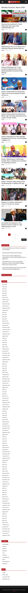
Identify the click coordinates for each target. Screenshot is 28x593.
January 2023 (5, 351)
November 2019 (6, 428)
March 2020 (5, 419)
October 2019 (5, 430)
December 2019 (6, 426)
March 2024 (5, 321)
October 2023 (5, 331)
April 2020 (4, 417)
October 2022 (5, 357)
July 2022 (4, 364)
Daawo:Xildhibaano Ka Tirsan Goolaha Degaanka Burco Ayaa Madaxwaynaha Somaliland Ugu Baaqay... (12, 70)
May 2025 (4, 293)
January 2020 (5, 424)
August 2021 (5, 387)
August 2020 (5, 409)
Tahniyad (4, 555)
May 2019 (4, 441)
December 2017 (6, 477)
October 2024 (5, 306)
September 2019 (6, 432)
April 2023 (4, 344)
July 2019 (4, 436)
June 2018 (4, 464)
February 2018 (5, 473)
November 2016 (6, 505)
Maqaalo (4, 548)
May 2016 (4, 518)
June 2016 (4, 516)
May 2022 (4, 368)
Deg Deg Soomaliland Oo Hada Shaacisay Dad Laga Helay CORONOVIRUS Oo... (11, 26)
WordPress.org (5, 579)
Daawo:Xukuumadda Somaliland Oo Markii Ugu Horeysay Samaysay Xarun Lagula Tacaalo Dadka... (13, 116)
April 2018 (4, 469)
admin (2, 29)
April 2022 (4, 370)
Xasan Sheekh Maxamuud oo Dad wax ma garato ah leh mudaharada (14, 248)
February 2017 (5, 499)
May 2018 (4, 466)
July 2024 (4, 312)
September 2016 (6, 509)
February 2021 (5, 398)
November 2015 (6, 531)
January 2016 (5, 526)
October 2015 (5, 533)
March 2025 (5, 297)
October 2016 (5, 507)
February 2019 (5, 447)
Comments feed (6, 577)
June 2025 (4, 291)
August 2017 (5, 486)
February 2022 (5, 374)
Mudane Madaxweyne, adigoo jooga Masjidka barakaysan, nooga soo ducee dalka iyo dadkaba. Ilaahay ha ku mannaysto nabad (13, 263)
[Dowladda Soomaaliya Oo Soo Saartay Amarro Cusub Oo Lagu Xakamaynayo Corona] (14, 215)
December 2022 (6, 353)
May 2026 (4, 286)
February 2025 (5, 299)
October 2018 (5, 456)
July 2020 (4, 411)
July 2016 (4, 514)
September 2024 (6, 308)
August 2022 (5, 361)
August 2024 (5, 310)
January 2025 (5, 301)
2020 (6, 5)
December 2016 (6, 503)
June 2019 (4, 439)
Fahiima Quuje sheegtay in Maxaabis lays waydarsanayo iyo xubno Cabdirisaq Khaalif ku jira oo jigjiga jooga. (14, 257)
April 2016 (4, 520)
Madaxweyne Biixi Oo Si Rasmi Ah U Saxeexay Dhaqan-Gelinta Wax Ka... (13, 47)
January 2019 (5, 449)
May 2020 (4, 415)
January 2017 (5, 501)
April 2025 (4, 295)
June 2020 (4, 413)
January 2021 (5, 400)
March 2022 (5, 372)
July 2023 (4, 338)
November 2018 (6, 454)
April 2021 (4, 394)
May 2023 (4, 342)
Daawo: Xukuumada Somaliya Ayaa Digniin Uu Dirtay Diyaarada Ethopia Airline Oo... (13, 93)
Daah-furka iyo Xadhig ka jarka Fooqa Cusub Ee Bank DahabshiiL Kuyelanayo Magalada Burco (14, 268)
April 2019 (4, 443)
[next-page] (18, 234)
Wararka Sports (5, 561)
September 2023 (6, 334)
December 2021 (6, 379)
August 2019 (5, 434)
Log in (3, 572)
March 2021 (5, 396)
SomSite (14, 591)
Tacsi (3, 553)
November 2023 (6, 329)
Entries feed (5, 574)
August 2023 (5, 336)
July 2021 (4, 389)
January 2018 (5, 475)
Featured (4, 546)
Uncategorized (5, 557)
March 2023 (5, 346)
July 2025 (4, 289)
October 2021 (5, 383)
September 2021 (6, 385)
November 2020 (6, 402)
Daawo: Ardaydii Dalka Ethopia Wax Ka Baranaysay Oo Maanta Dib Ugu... (13, 182)
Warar (3, 559)
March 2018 (5, 471)
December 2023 (6, 327)
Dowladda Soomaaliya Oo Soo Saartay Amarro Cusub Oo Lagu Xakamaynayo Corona (11, 224)
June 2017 (4, 490)
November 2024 (6, 304)
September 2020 (6, 406)
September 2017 (6, 484)
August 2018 (5, 460)
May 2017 (4, 492)
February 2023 (5, 349)
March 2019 (5, 445)
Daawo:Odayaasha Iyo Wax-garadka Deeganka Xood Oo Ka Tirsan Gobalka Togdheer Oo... (13, 138)
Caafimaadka (5, 544)
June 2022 (4, 366)
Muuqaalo (4, 550)
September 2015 (6, 535)
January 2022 (5, 376)
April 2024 (4, 319)
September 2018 (6, 458)
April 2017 (4, 494)
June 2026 (4, 284)
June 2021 (4, 391)
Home (2, 5)
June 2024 (4, 314)
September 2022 (6, 359)
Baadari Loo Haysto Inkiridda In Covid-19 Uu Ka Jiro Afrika (11, 203)
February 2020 (5, 421)
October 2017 (5, 481)
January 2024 (5, 325)
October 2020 (5, 404)
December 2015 (6, 529)
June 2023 (4, 340)
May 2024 (4, 316)
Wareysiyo (4, 563)
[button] (2, 2)
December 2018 (6, 451)
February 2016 (5, 524)
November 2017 (6, 479)
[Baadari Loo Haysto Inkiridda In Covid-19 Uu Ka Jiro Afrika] (14, 194)
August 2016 (5, 511)
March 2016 (5, 522)
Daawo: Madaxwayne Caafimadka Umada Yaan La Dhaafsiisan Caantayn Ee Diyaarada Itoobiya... (13, 161)
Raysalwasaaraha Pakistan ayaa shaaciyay (12, 252)
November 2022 (6, 355)
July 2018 (4, 462)
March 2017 (5, 496)
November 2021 (6, 381)
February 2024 (5, 323)
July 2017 (4, 488)
